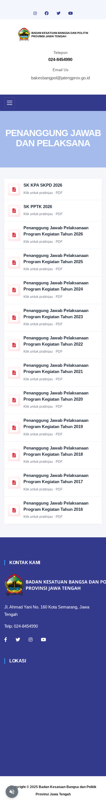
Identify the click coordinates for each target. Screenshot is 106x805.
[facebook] (47, 13)
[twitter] (59, 13)
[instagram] (35, 13)
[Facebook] (6, 639)
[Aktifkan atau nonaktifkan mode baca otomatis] (12, 792)
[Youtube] (43, 639)
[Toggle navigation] (9, 102)
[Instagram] (30, 639)
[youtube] (70, 13)
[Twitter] (18, 639)
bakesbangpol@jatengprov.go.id (60, 77)
